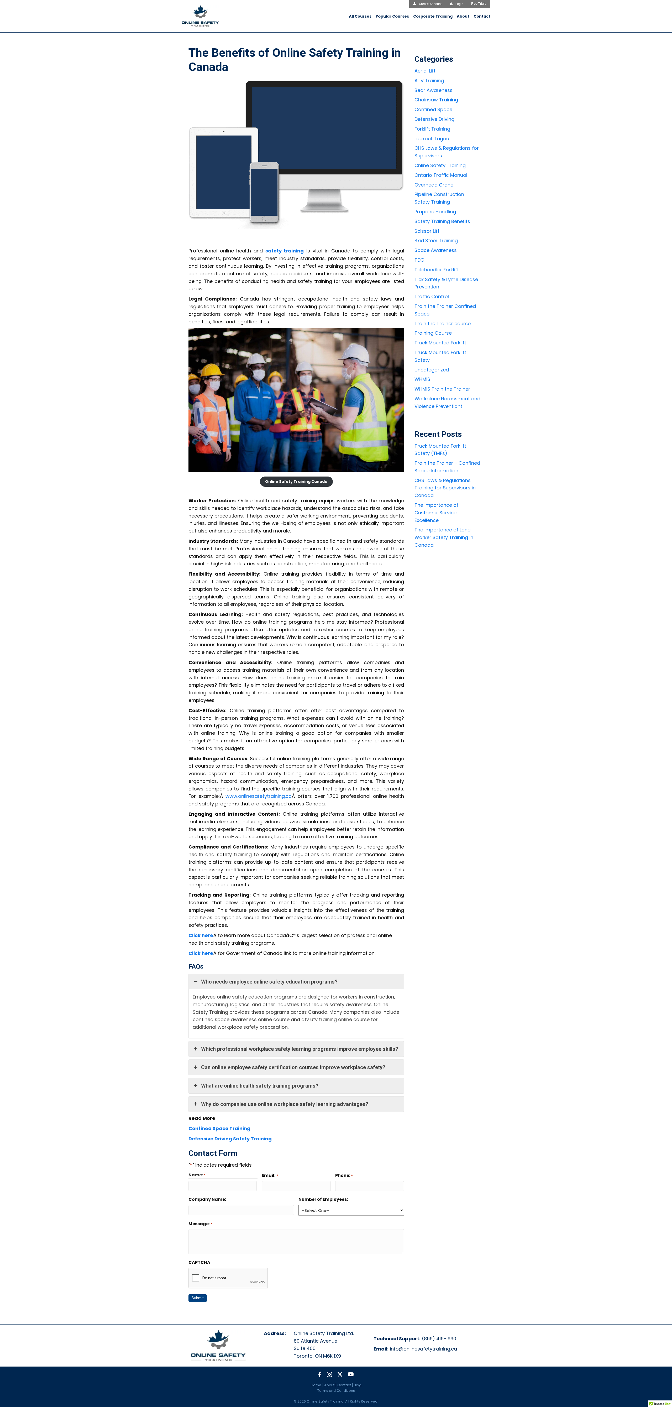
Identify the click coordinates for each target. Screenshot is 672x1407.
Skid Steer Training (436, 240)
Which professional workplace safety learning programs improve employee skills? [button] (299, 1049)
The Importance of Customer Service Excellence (436, 513)
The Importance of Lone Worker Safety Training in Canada (443, 537)
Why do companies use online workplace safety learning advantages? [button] (284, 1104)
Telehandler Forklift (436, 269)
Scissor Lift (426, 231)
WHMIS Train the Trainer (442, 389)
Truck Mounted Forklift (440, 342)
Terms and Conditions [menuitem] (336, 1390)
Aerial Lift (424, 71)
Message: (200, 1224)
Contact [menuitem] (344, 1385)
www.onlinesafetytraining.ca (258, 796)
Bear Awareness (433, 90)
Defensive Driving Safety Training (230, 1138)
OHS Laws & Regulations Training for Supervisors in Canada (445, 488)
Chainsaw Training (436, 99)
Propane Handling (435, 211)
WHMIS (422, 379)
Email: (270, 1175)
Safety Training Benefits (442, 221)
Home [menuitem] (316, 1385)
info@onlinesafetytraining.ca (423, 1349)
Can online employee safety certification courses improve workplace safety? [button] (293, 1067)
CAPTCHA (199, 1262)
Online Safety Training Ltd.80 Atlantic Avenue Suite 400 (324, 1341)
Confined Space (433, 109)
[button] (320, 1374)
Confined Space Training (219, 1128)
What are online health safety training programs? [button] (259, 1086)
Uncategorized (431, 369)
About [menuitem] (329, 1385)
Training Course (433, 333)
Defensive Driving (434, 119)
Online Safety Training (440, 165)
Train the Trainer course (442, 323)
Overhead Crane (433, 185)
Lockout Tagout (432, 138)
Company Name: (207, 1199)
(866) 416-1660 (439, 1338)
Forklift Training (432, 129)
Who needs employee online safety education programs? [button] (269, 982)
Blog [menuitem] (357, 1385)
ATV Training (429, 80)
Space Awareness (435, 250)
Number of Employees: (323, 1199)
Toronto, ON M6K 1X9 (317, 1356)
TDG (419, 260)
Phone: (344, 1175)
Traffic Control (431, 296)
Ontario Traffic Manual (440, 175)
